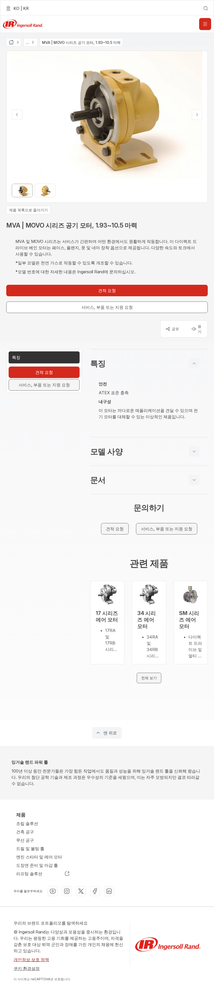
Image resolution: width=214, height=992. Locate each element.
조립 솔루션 (27, 823)
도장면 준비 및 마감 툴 (37, 865)
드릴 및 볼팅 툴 (30, 848)
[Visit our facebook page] (95, 891)
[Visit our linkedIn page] (109, 891)
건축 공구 (25, 831)
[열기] (205, 24)
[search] (206, 8)
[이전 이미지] (17, 114)
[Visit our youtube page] (53, 891)
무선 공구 (25, 840)
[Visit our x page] (81, 891)
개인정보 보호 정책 (31, 959)
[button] (149, 363)
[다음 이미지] (197, 114)
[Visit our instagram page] (67, 891)
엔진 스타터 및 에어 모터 (39, 857)
